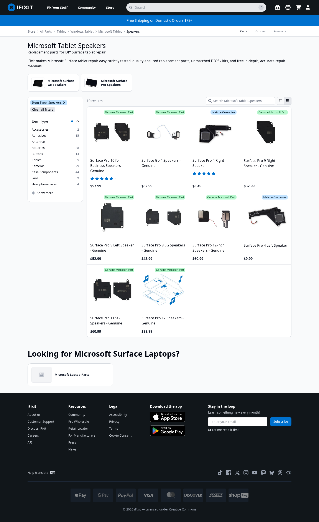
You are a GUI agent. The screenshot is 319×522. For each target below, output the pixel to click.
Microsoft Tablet (110, 31)
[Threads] (280, 472)
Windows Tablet (82, 31)
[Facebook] (228, 472)
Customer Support (41, 421)
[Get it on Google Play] (167, 431)
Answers (280, 31)
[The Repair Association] (288, 472)
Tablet (61, 31)
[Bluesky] (272, 472)
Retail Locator (78, 428)
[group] (284, 101)
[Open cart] (298, 7)
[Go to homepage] (22, 7)
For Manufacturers (81, 435)
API (30, 442)
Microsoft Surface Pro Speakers (114, 83)
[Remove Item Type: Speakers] (63, 102)
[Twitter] (237, 472)
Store (31, 31)
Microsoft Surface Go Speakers (61, 83)
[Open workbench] (277, 7)
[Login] (307, 7)
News (72, 449)
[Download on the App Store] (167, 417)
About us (34, 414)
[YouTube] (254, 472)
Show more (45, 193)
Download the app (166, 406)
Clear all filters (42, 109)
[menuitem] (57, 7)
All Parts (46, 31)
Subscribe (280, 421)
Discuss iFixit (37, 428)
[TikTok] (220, 472)
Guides (260, 31)
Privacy (114, 421)
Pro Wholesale (78, 421)
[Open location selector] (288, 7)
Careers (33, 435)
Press (72, 442)
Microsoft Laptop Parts (72, 374)
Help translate (38, 472)
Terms (113, 428)
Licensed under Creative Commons (171, 509)
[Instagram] (246, 472)
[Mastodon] (263, 472)
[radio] (280, 101)
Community (76, 414)
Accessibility (118, 414)
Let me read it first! (226, 430)
